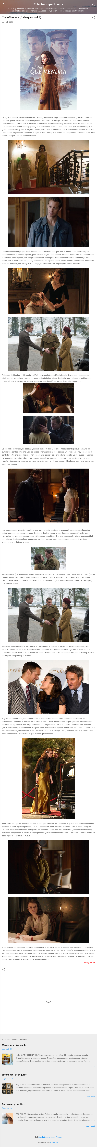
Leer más (90, 1067)
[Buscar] (93, 5)
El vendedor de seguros (14, 1074)
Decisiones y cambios (13, 1104)
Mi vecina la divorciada (14, 1045)
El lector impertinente (48, 4)
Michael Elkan (54, 1142)
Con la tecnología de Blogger (50, 1137)
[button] (93, 18)
